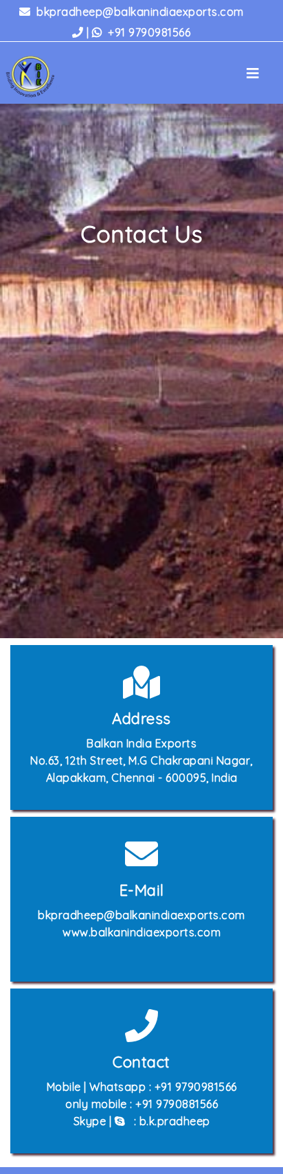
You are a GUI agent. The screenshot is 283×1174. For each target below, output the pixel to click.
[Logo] (35, 76)
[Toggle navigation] (253, 77)
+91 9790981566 (136, 32)
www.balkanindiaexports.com (141, 932)
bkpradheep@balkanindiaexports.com (139, 12)
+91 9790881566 (176, 1104)
